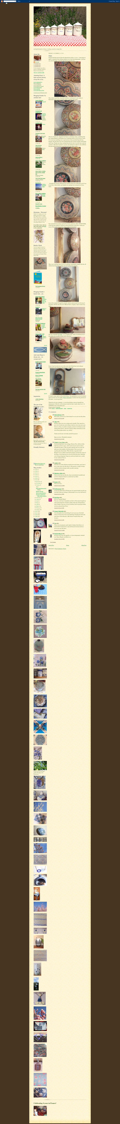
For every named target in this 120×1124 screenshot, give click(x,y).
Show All (45, 345)
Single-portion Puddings (41, 493)
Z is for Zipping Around (39, 86)
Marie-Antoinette (67, 397)
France (53, 408)
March (37, 506)
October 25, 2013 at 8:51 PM (59, 418)
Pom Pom (56, 497)
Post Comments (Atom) (60, 548)
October (38, 485)
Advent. (43, 124)
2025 (36, 469)
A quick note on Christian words (40, 92)
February (38, 507)
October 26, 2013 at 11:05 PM (59, 530)
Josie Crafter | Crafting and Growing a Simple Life (40, 172)
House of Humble (39, 375)
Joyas (37, 486)
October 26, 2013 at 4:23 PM (59, 508)
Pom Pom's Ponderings (40, 323)
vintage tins (69, 408)
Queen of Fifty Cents (39, 334)
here (45, 226)
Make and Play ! (39, 157)
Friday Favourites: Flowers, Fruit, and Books (44, 300)
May (37, 502)
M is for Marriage (37, 83)
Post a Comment (53, 542)
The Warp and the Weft (40, 389)
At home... (37, 208)
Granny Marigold (58, 511)
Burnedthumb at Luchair (40, 206)
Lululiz (56, 463)
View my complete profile (39, 72)
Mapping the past (39, 491)
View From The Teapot (40, 178)
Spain (65, 408)
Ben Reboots (38, 183)
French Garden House (40, 372)
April (37, 504)
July (37, 501)
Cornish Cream (38, 123)
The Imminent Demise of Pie (44, 337)
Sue (55, 523)
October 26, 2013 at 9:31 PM (59, 520)
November (38, 483)
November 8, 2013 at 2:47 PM (59, 539)
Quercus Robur (43, 148)
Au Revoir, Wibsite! (39, 179)
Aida (55, 421)
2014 (36, 478)
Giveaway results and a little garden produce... (41, 495)
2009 (36, 516)
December (38, 481)
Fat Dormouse (57, 489)
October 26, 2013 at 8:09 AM (59, 459)
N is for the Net (37, 89)
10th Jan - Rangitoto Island (44, 185)
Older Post (83, 545)
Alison (37, 62)
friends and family (59, 408)
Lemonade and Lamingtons (38, 111)
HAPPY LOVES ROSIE (40, 362)
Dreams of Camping (39, 175)
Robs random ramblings (40, 193)
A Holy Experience (39, 399)
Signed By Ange (38, 204)
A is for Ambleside (37, 84)
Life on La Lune (38, 317)
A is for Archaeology (38, 82)
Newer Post (51, 545)
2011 (36, 513)
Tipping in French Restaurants (38, 319)
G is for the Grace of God (39, 90)
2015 (36, 476)
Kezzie (56, 482)
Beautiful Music (44, 136)
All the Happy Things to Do (44, 326)
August (37, 499)
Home (67, 545)
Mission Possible (43, 195)
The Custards (38, 379)
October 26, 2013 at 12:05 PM (59, 485)
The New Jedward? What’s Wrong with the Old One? (44, 116)
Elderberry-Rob (58, 473)
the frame (60, 334)
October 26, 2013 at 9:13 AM (59, 478)
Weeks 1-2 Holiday (44, 309)
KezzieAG (37, 307)
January (38, 509)
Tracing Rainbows (39, 100)
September (38, 497)
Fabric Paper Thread (39, 296)
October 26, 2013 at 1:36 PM (59, 494)
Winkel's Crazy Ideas (59, 442)
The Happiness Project (40, 286)
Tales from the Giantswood (38, 146)
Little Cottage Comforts (40, 160)
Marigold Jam (57, 415)
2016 (36, 474)
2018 (36, 471)
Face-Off (44, 101)
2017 (36, 473)
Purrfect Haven (58, 533)
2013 (36, 479)
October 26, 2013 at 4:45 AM (59, 439)
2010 (36, 514)
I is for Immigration (38, 87)
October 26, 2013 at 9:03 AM (59, 470)
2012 (36, 511)
